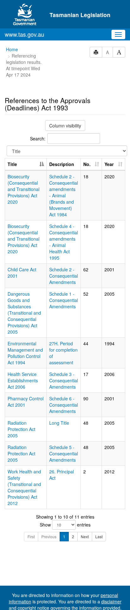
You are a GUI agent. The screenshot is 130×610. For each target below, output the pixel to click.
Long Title (59, 423)
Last (99, 536)
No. (87, 164)
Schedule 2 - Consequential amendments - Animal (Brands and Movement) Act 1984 (63, 195)
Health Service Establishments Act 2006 (23, 380)
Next (85, 536)
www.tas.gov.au (24, 34)
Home (12, 49)
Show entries (65, 524)
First (31, 536)
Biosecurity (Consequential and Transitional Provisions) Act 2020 (23, 189)
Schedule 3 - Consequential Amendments (63, 380)
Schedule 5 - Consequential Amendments (63, 453)
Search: (37, 138)
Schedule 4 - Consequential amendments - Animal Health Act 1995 (63, 242)
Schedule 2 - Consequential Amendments (63, 275)
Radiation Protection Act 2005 (21, 429)
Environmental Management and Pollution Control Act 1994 (25, 353)
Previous (48, 536)
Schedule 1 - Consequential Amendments (63, 300)
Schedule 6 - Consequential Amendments (63, 404)
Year (109, 164)
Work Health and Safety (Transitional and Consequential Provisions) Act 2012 (24, 487)
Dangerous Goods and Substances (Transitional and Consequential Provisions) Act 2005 (24, 313)
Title (12, 164)
